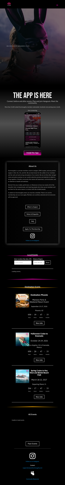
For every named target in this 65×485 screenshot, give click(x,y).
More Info (39, 323)
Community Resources (32, 479)
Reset (47, 262)
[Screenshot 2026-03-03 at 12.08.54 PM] (32, 147)
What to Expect (32, 207)
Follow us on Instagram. (32, 240)
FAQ (32, 221)
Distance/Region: (38, 259)
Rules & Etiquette (33, 214)
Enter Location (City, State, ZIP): (23, 259)
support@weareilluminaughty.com (32, 468)
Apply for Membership (32, 229)
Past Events (32, 444)
